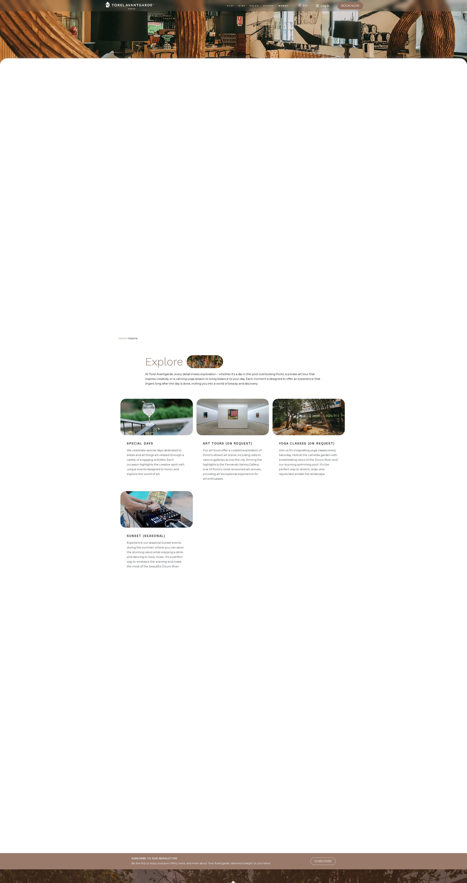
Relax (254, 6)
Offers (268, 6)
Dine (241, 6)
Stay (230, 6)
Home (122, 338)
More (283, 6)
